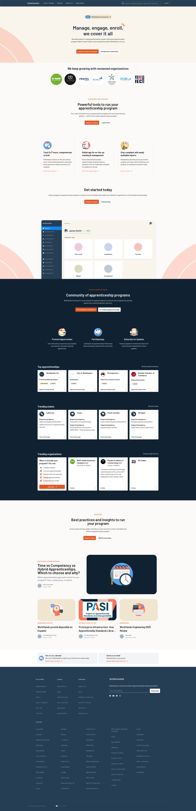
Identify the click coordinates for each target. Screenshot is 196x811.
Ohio (113, 736)
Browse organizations (150, 454)
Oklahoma (115, 742)
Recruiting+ (41, 692)
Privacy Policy (84, 702)
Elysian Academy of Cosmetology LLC (116, 461)
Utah (139, 729)
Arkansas (40, 751)
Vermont (140, 734)
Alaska (39, 734)
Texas (79, 413)
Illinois (64, 740)
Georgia (39, 783)
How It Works (42, 702)
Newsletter (62, 697)
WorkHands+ (41, 686)
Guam (38, 788)
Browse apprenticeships (150, 366)
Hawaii (64, 729)
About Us (82, 686)
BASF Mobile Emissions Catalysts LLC (86, 461)
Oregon (114, 747)
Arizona (39, 745)
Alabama (39, 729)
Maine (63, 772)
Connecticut (41, 767)
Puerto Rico (116, 758)
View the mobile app (89, 171)
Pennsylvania (117, 753)
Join (80, 692)
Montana (90, 745)
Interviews (62, 713)
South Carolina (113, 413)
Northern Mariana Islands (119, 730)
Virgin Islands (143, 745)
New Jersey (91, 767)
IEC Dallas (142, 460)
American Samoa (43, 740)
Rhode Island (117, 764)
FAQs (59, 692)
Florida (39, 778)
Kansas (64, 756)
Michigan (141, 413)
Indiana (64, 745)
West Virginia (143, 761)
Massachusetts (68, 783)
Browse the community (109, 51)
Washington (142, 751)
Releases (61, 708)
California (50, 413)
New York (90, 778)
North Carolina (93, 783)
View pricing (105, 202)
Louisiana (65, 767)
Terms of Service (85, 697)
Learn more (106, 123)
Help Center (62, 702)
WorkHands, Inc (52, 373)
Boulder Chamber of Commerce (146, 374)
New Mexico (91, 772)
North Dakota (92, 788)
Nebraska (90, 751)
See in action (125, 171)
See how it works (49, 171)
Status (39, 713)
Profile (72, 488)
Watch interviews (104, 538)
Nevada (89, 756)
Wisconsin (141, 767)
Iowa (63, 751)
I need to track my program (87, 51)
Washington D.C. (144, 756)
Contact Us (83, 713)
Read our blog (90, 538)
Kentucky (65, 761)
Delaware (40, 772)
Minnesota (90, 729)
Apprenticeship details (46, 389)
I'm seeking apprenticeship (109, 310)
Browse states (153, 406)
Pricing (39, 708)
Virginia (140, 740)
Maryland (65, 778)
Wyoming (140, 772)
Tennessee (116, 780)
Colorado (40, 761)
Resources (62, 686)
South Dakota (117, 774)
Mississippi (91, 734)
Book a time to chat (52, 661)
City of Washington (84, 373)
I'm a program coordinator (86, 310)
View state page (44, 437)
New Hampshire (92, 761)
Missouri (90, 740)
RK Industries (112, 373)
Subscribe (155, 691)
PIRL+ (38, 697)
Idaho (63, 734)
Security (82, 708)
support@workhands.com (115, 661)
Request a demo (92, 123)
